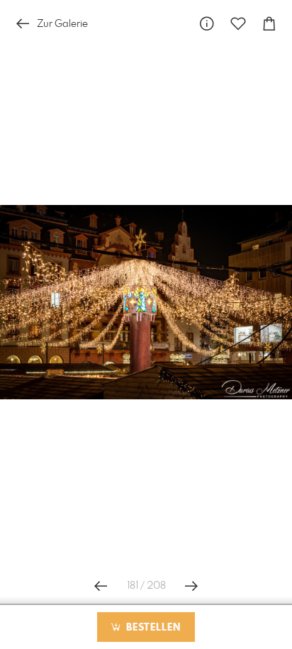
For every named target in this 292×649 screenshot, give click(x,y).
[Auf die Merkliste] (238, 23)
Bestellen (152, 628)
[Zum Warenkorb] (269, 23)
